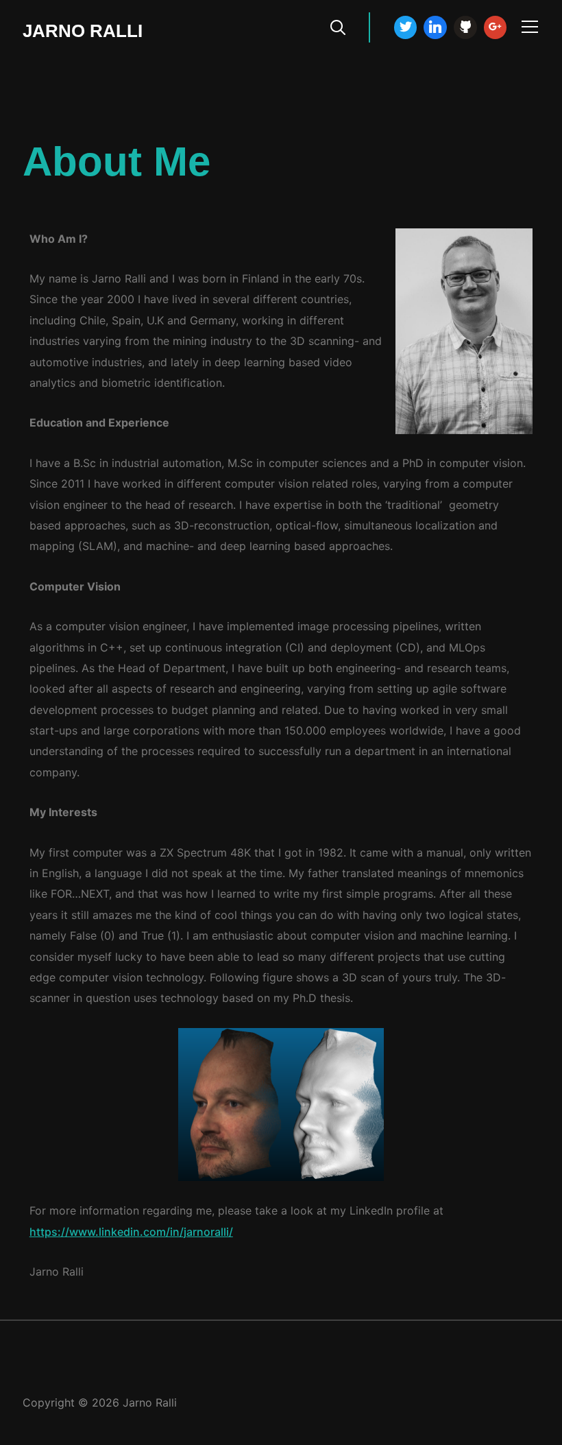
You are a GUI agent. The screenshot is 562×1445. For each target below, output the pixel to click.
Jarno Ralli (83, 31)
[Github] (465, 27)
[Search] (338, 26)
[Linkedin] (435, 27)
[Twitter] (406, 27)
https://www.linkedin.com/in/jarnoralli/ (131, 1232)
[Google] (495, 27)
